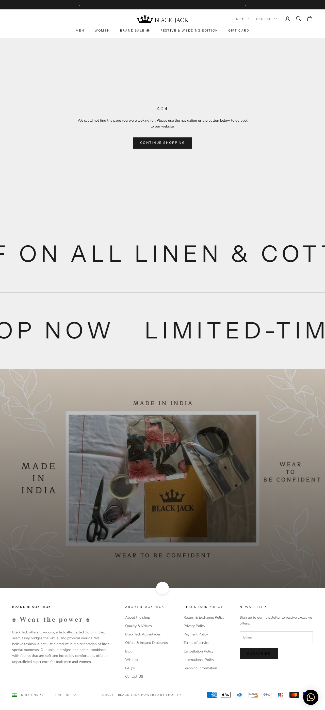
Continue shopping (162, 142)
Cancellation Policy (198, 651)
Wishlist (131, 659)
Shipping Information (200, 668)
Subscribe (259, 653)
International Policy (199, 659)
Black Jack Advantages (143, 634)
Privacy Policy (194, 625)
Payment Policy (196, 634)
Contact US (134, 676)
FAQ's (130, 668)
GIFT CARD (238, 30)
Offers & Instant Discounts (146, 642)
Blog (129, 651)
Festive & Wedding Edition (189, 30)
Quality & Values (138, 625)
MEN (80, 30)
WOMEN (102, 30)
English (264, 19)
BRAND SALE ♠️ (135, 30)
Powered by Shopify (161, 695)
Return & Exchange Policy (204, 617)
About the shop (137, 617)
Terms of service (196, 642)
